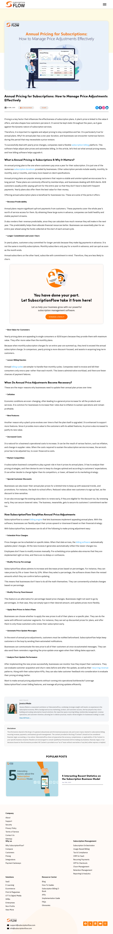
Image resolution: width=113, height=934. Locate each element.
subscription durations (24, 169)
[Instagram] (105, 923)
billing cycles (17, 366)
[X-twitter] (90, 923)
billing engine (36, 519)
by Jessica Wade (26, 107)
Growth (44, 107)
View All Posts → (25, 718)
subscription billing (80, 145)
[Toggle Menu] (104, 4)
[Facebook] (85, 923)
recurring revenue (100, 668)
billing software (83, 542)
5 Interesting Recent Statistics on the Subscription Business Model (81, 777)
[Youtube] (100, 923)
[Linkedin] (95, 923)
